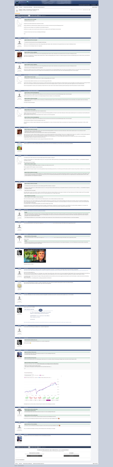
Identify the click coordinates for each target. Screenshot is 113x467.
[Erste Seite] (15, 15)
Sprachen (16, 465)
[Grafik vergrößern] (38, 314)
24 (22, 15)
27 (27, 15)
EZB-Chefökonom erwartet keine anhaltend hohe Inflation (36, 210)
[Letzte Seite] (40, 15)
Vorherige (18, 15)
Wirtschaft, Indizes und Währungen (31, 10)
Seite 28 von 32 (44, 15)
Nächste (38, 15)
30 (32, 15)
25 (24, 15)
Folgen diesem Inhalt (85, 9)
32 (35, 15)
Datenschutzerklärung (21, 465)
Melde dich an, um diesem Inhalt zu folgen (76, 9)
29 (30, 15)
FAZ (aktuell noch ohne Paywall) (48, 223)
